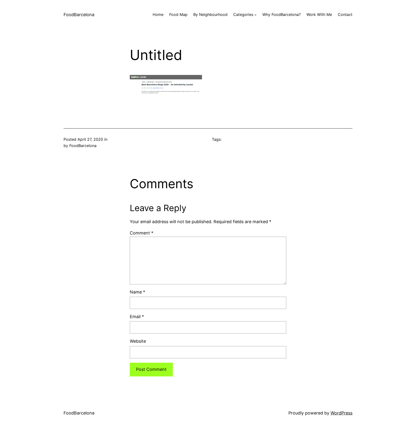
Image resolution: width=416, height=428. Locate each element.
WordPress (341, 412)
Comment (141, 232)
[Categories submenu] (255, 14)
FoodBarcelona (79, 14)
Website (138, 341)
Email (137, 316)
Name (137, 291)
